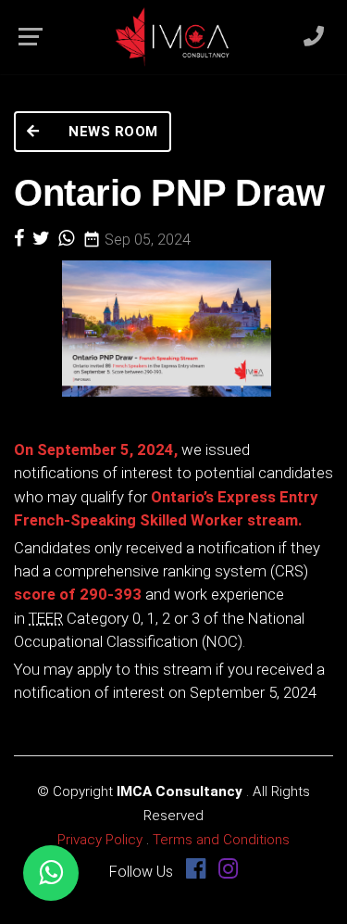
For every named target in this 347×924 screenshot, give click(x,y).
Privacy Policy (100, 839)
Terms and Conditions (221, 839)
